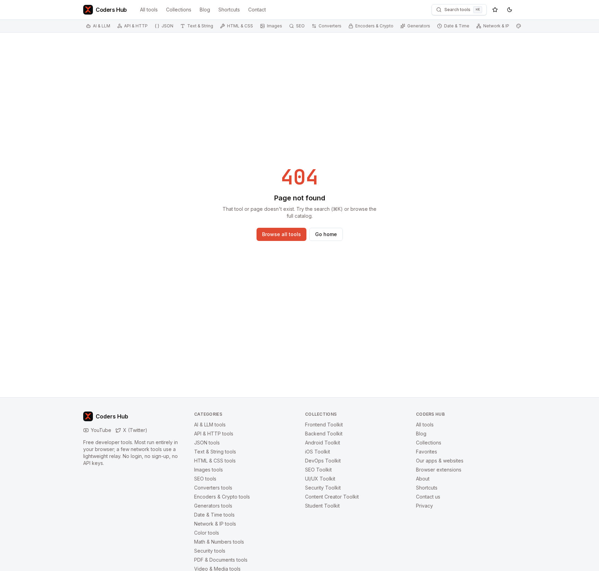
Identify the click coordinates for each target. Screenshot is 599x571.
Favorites (426, 452)
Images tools (208, 470)
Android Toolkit (322, 442)
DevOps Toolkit (323, 461)
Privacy (424, 506)
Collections (178, 9)
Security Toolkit (323, 488)
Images (274, 25)
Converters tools (213, 488)
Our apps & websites (439, 461)
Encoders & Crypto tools (222, 497)
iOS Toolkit (317, 452)
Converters (330, 25)
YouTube (101, 430)
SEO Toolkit (318, 470)
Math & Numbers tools (219, 542)
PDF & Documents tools (221, 560)
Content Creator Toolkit (332, 497)
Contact (257, 9)
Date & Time (456, 25)
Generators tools (213, 506)
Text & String (200, 25)
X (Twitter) (135, 430)
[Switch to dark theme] (509, 9)
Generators (418, 25)
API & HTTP (136, 25)
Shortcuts (229, 9)
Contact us (428, 497)
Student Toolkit (322, 506)
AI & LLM (101, 25)
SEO (300, 25)
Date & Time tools (214, 515)
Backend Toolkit (323, 433)
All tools (149, 9)
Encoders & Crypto (374, 25)
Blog (205, 9)
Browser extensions (438, 470)
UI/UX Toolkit (320, 479)
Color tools (206, 533)
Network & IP (496, 25)
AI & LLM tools (210, 424)
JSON (167, 25)
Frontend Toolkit (324, 424)
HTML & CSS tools (215, 461)
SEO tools (205, 479)
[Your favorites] (495, 9)
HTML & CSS (240, 25)
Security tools (209, 551)
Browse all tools (281, 234)
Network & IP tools (215, 524)
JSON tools (207, 442)
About (422, 479)
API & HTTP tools (213, 433)
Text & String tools (215, 452)
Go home (326, 234)
